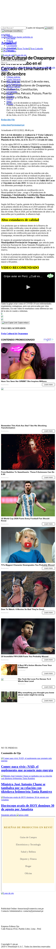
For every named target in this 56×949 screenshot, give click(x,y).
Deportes (10, 50)
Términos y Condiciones (16, 67)
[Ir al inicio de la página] (7, 743)
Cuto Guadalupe (14, 84)
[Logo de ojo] (7, 55)
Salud (9, 101)
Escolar (10, 104)
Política (10, 94)
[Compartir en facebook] (28, 313)
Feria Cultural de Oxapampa (14, 333)
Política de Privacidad (36, 67)
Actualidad (11, 48)
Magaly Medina (13, 82)
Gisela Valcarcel (13, 79)
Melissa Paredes (13, 87)
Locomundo (12, 45)
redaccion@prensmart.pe (12, 125)
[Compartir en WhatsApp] (28, 319)
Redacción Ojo (8, 119)
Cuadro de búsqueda (35, 28)
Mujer (9, 43)
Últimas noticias (13, 77)
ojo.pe (3, 67)
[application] (28, 287)
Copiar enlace (23, 323)
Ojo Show (11, 38)
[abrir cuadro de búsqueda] (49, 27)
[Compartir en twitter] (28, 316)
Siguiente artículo (8, 815)
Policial (10, 41)
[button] (28, 287)
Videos (10, 36)
